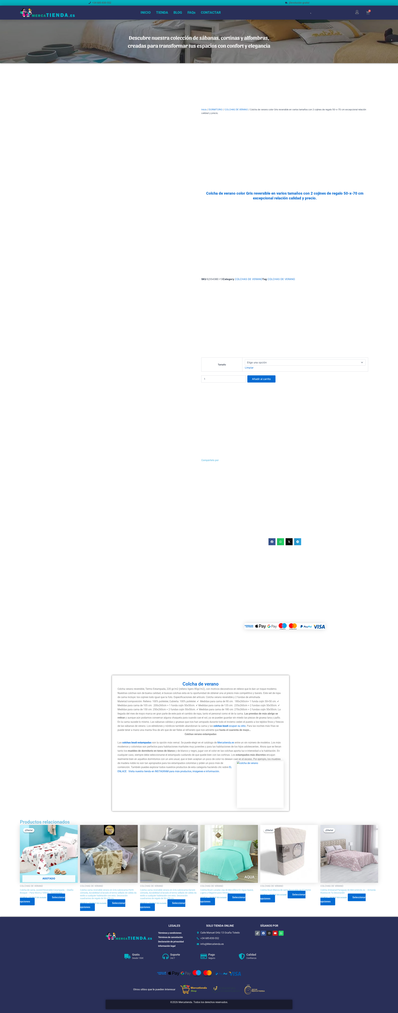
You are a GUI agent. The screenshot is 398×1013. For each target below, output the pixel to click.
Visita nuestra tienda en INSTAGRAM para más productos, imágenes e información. (174, 771)
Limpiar (249, 367)
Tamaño (222, 364)
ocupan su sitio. (237, 725)
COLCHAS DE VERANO (236, 109)
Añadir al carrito (261, 378)
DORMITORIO (216, 109)
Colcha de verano (201, 684)
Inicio (204, 109)
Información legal (167, 946)
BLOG (178, 12)
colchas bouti (220, 725)
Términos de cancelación (170, 937)
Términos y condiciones (169, 933)
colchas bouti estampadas (137, 742)
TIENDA (162, 12)
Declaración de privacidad (171, 941)
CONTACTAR (211, 12)
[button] (271, 541)
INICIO (146, 12)
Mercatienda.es (225, 742)
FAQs (191, 12)
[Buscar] (309, 12)
